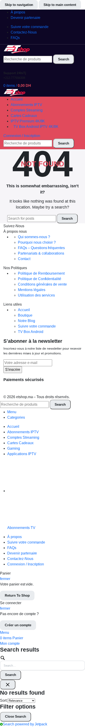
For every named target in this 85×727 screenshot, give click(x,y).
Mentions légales (31, 290)
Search (10, 675)
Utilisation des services (36, 295)
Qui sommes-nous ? (34, 237)
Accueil (24, 310)
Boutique (25, 315)
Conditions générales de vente (42, 284)
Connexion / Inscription (25, 564)
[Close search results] (7, 684)
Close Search (15, 716)
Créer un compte (18, 625)
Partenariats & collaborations (41, 253)
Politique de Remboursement (41, 273)
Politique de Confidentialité (39, 279)
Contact (24, 259)
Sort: (3, 700)
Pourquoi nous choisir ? (37, 242)
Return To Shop (17, 595)
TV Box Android (30, 332)
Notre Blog (26, 321)
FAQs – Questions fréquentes (41, 248)
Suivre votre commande (37, 326)
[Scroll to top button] (77, 706)
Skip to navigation (19, 5)
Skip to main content (60, 5)
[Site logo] (17, 49)
